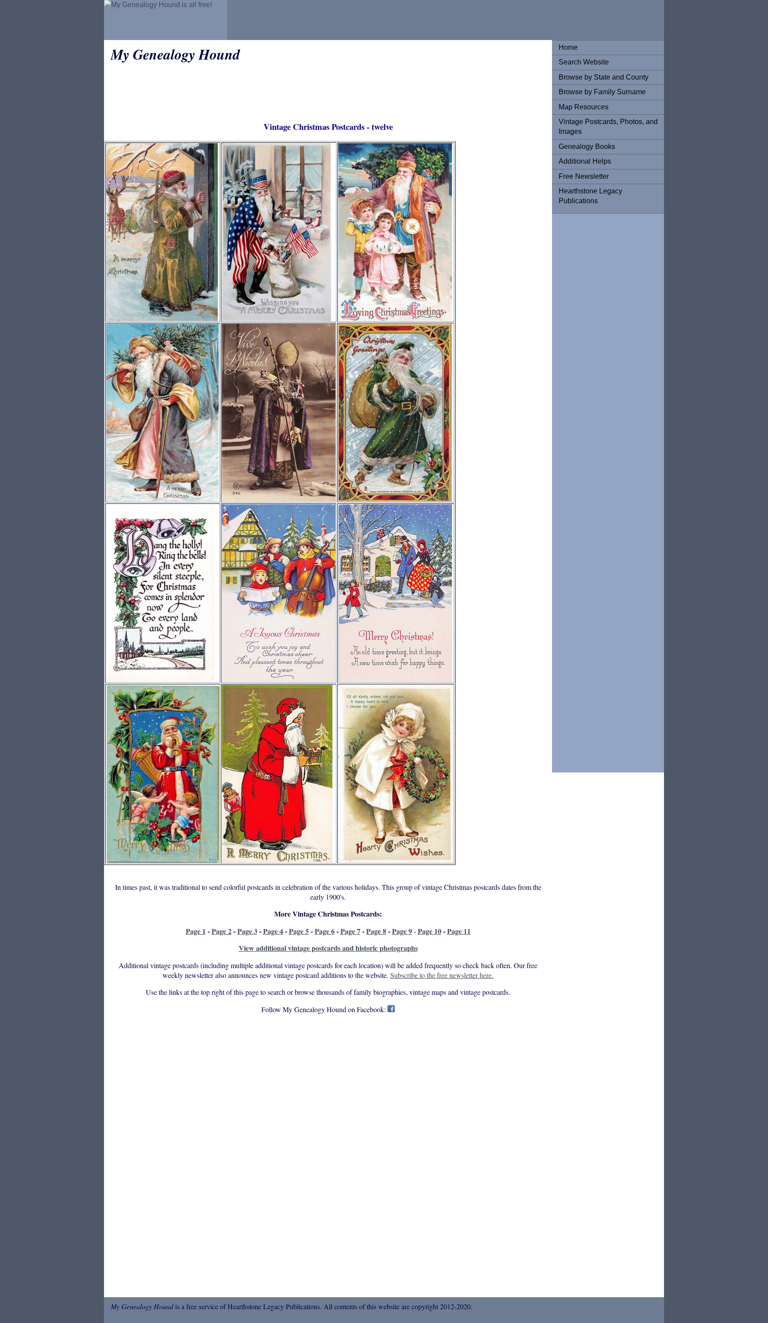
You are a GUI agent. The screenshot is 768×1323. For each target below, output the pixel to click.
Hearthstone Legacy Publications (590, 196)
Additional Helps (585, 161)
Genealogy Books (587, 146)
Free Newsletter (584, 176)
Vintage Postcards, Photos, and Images (608, 126)
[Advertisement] (594, 353)
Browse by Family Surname (602, 92)
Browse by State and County (603, 77)
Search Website (584, 62)
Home (568, 47)
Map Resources (583, 107)
